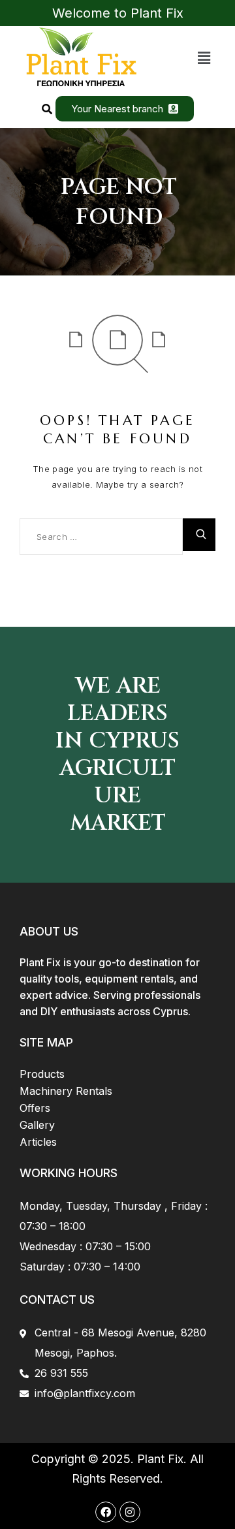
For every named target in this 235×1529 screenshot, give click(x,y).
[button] (204, 58)
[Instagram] (129, 1512)
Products (42, 1073)
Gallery (37, 1124)
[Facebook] (105, 1512)
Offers (35, 1107)
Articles (38, 1141)
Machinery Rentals (66, 1090)
